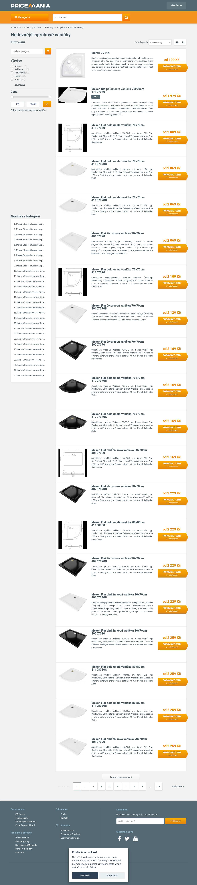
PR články (20, 814)
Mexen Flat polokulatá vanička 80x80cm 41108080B (118, 704)
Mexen (21, 66)
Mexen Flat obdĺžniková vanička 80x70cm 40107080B (119, 596)
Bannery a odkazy (23, 849)
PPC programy (22, 841)
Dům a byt (49, 27)
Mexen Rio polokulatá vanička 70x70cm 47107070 (117, 90)
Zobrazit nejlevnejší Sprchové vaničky (28, 110)
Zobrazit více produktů (121, 777)
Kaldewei (22, 69)
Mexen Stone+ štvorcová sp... (30, 224)
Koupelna (61, 27)
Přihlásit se (176, 6)
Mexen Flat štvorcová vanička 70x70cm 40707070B (117, 487)
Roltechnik (22, 72)
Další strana (178, 786)
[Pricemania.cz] (30, 5)
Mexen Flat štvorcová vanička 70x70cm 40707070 (117, 343)
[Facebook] (119, 839)
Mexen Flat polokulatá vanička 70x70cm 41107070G (118, 162)
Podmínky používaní (25, 825)
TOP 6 (95, 97)
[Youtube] (135, 839)
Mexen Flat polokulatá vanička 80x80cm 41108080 (118, 523)
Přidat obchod (22, 837)
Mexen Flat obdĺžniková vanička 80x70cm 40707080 (119, 632)
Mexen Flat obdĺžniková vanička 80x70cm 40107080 (119, 451)
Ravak (20, 79)
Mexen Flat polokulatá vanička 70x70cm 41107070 (118, 126)
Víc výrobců (20, 84)
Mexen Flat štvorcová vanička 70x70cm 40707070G (117, 560)
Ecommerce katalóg (69, 838)
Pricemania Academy (70, 834)
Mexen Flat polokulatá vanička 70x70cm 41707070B (118, 379)
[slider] (12, 97)
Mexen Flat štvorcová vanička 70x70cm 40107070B (117, 307)
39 (158, 786)
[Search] (126, 17)
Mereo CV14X (100, 53)
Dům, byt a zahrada (34, 27)
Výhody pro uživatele (25, 821)
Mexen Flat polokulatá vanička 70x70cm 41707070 (118, 271)
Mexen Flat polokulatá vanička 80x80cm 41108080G (118, 668)
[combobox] (160, 42)
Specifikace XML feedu (26, 845)
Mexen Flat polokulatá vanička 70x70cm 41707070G (118, 415)
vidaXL (20, 76)
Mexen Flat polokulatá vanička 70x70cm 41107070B (118, 198)
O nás (63, 814)
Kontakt (64, 818)
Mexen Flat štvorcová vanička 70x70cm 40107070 (117, 235)
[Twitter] (127, 839)
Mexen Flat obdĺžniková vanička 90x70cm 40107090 (119, 740)
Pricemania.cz (17, 27)
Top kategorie (21, 818)
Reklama (19, 852)
